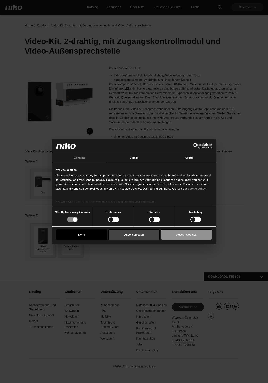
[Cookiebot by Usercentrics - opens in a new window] (196, 146)
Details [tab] (134, 157)
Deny (81, 234)
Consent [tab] (79, 157)
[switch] (113, 219)
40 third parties (84, 201)
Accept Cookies (186, 234)
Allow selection (134, 234)
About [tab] (189, 157)
